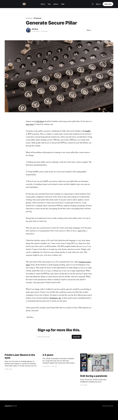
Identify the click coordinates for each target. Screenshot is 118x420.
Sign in (98, 4)
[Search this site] (92, 4)
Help (62, 4)
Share (89, 30)
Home (43, 4)
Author (55, 4)
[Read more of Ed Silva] (28, 30)
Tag (49, 4)
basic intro (30, 124)
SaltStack (29, 18)
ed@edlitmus (8, 406)
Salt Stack (40, 121)
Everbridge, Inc (55, 298)
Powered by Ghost (108, 406)
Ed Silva (35, 29)
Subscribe (107, 4)
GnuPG (87, 131)
